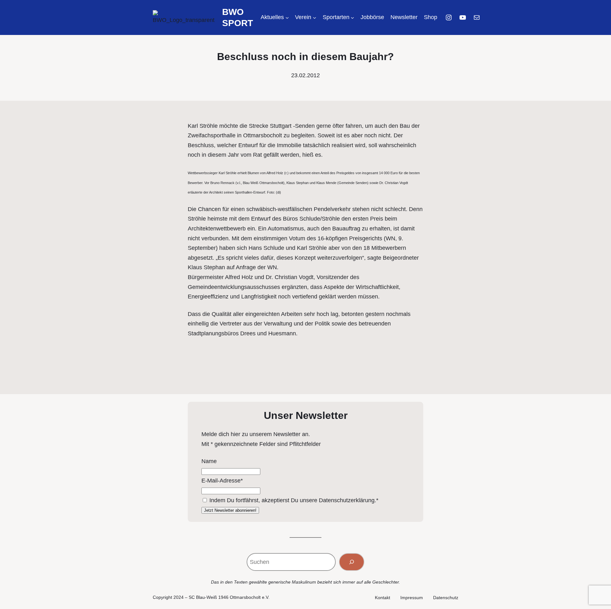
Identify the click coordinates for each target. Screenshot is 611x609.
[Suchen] (351, 562)
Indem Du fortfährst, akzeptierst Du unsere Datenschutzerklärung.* (293, 500)
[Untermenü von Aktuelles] (287, 17)
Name (209, 461)
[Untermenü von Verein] (314, 17)
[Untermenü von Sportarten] (352, 17)
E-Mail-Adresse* (222, 480)
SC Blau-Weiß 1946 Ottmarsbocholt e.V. (229, 597)
